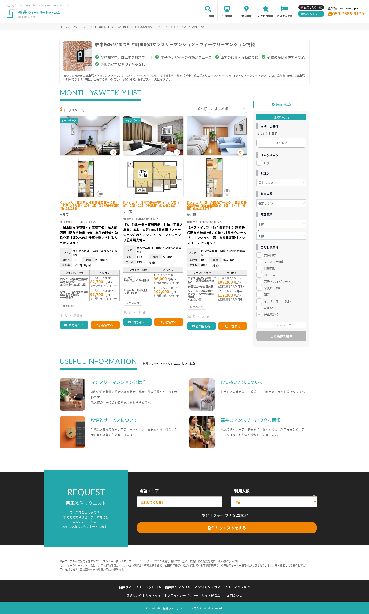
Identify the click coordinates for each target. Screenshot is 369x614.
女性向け (270, 255)
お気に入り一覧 (313, 7)
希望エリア (149, 491)
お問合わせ (75, 325)
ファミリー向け (274, 261)
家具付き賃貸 (284, 16)
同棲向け (270, 268)
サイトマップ (155, 595)
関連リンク (134, 595)
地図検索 (246, 16)
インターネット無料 (277, 301)
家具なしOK (272, 288)
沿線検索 (227, 16)
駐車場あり (271, 314)
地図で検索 (283, 105)
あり (266, 163)
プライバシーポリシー (183, 595)
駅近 (267, 294)
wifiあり (269, 308)
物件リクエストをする (227, 527)
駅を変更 (281, 143)
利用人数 (242, 491)
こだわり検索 (265, 16)
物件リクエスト (311, 14)
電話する (107, 325)
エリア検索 (208, 16)
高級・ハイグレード (277, 281)
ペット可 (270, 275)
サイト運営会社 (212, 595)
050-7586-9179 (348, 13)
